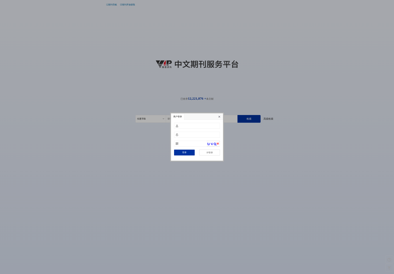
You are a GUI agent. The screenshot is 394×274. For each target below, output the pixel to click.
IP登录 (210, 152)
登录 (184, 152)
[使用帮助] (389, 259)
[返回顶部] (389, 268)
